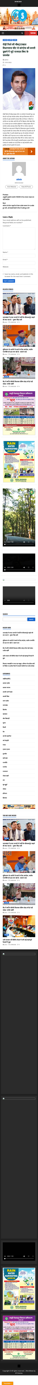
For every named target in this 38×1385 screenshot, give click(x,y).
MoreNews (29, 1371)
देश (3, 731)
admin (6, 60)
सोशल (4, 789)
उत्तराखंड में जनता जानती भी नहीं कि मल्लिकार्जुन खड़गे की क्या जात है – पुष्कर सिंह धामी (19, 318)
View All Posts (26, 187)
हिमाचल (5, 798)
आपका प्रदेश (6, 683)
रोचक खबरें (6, 776)
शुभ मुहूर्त (5, 784)
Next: (18, 205)
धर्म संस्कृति (6, 740)
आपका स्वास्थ (6, 687)
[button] (3, 33)
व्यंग (4, 780)
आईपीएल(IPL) (6, 678)
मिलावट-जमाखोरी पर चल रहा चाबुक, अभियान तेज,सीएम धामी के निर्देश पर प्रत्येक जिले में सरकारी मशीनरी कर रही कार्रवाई (19, 664)
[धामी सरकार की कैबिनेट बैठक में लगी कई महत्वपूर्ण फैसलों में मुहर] (19, 926)
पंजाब (4, 745)
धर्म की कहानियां (7, 736)
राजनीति (10, 40)
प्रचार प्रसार (6, 749)
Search (5, 614)
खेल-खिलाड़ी (6, 718)
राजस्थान (5, 771)
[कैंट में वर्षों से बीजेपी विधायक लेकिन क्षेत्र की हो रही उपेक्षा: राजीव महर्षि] (19, 368)
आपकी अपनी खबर (7, 692)
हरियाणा (5, 793)
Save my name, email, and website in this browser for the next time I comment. (19, 275)
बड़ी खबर (5, 758)
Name (5, 252)
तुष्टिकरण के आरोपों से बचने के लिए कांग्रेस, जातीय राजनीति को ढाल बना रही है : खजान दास (18, 350)
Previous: (18, 196)
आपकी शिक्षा (6, 696)
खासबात (5, 714)
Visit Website (11, 187)
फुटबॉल (5, 753)
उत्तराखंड (5, 40)
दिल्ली (4, 727)
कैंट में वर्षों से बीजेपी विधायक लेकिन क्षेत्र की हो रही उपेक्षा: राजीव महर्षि (18, 382)
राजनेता (15, 40)
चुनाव (4, 723)
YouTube (33, 33)
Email (5, 260)
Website (5, 267)
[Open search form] (22, 33)
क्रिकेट (5, 709)
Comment (7, 226)
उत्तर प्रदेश (6, 701)
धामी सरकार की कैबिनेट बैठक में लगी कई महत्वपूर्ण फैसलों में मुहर (17, 940)
